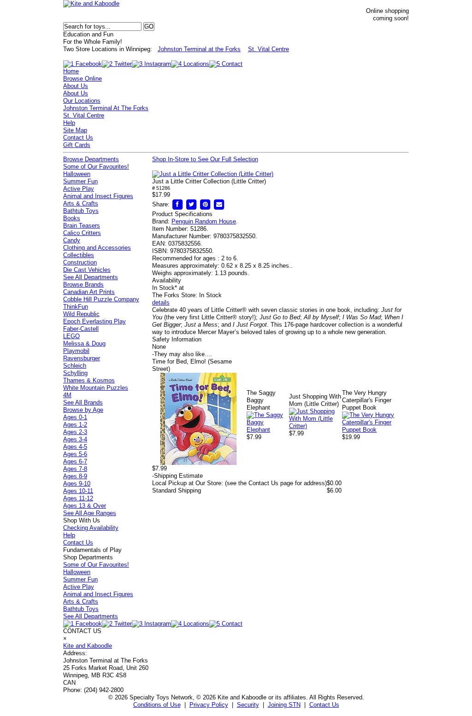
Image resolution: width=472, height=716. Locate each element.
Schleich (74, 365)
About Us (75, 85)
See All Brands (83, 402)
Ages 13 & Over (84, 505)
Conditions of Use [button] (157, 704)
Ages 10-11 (78, 490)
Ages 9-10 (76, 483)
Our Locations (81, 100)
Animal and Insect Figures (98, 196)
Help (69, 122)
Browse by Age (83, 409)
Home (71, 71)
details (161, 302)
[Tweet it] (191, 204)
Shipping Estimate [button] (177, 475)
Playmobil (76, 350)
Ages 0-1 (75, 417)
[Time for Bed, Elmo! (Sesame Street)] (198, 462)
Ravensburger (81, 358)
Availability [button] (166, 280)
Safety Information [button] (176, 339)
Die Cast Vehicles (87, 269)
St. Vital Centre (268, 49)
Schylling (75, 373)
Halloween (76, 173)
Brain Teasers (81, 225)
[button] (212, 174)
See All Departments (90, 277)
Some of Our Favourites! (96, 166)
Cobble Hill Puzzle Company (101, 299)
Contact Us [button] (324, 704)
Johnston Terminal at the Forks (199, 49)
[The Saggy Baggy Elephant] (268, 429)
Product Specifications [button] (182, 214)
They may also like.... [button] (182, 354)
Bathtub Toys (81, 210)
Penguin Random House (203, 221)
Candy (71, 240)
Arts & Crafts (80, 203)
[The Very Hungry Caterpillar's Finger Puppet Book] (375, 429)
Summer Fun (80, 181)
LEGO (71, 336)
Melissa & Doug (84, 343)
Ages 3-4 (75, 439)
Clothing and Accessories (97, 247)
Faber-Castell (81, 328)
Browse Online (82, 78)
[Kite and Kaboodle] (91, 3)
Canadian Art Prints (89, 291)
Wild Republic (81, 314)
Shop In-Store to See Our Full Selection (205, 159)
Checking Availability (90, 527)
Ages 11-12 (78, 498)
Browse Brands (83, 284)
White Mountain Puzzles (95, 387)
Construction (80, 262)
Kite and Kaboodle (87, 645)
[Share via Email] (219, 204)
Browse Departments (91, 159)
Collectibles (78, 255)
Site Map (75, 130)
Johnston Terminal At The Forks (105, 108)
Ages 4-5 (75, 446)
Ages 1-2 (75, 424)
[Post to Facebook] (177, 204)
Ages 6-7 (75, 461)
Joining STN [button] (284, 704)
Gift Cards (76, 144)
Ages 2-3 (75, 431)
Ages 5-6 (75, 454)
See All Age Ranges (89, 513)
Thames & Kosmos (89, 380)
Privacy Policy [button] (208, 704)
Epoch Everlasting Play (94, 321)
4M (67, 395)
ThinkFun (75, 306)
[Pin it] (205, 204)
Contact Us (78, 137)
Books (71, 218)
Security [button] (248, 704)
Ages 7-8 (75, 468)
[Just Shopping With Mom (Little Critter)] (315, 426)
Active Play (78, 188)
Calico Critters (82, 232)
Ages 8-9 (75, 476)
